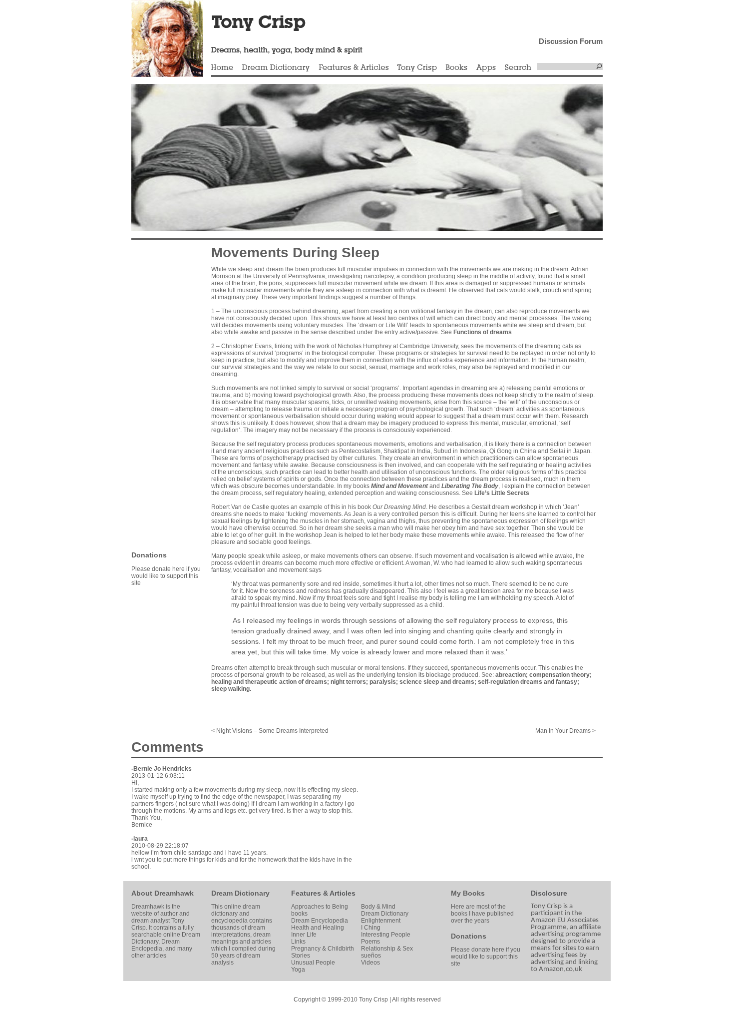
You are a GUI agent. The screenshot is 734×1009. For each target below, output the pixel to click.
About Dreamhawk (162, 893)
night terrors (348, 681)
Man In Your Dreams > (565, 730)
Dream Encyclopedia (319, 920)
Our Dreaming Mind (399, 507)
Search (518, 67)
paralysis (382, 681)
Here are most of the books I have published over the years (482, 913)
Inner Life (304, 934)
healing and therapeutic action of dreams (269, 681)
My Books (468, 893)
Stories (300, 955)
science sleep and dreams (436, 681)
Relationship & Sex (387, 948)
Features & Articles (353, 67)
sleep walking (230, 688)
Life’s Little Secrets (501, 493)
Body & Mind (378, 906)
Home (222, 67)
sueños (371, 955)
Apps (486, 67)
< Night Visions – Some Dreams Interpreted (270, 730)
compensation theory (559, 674)
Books (456, 67)
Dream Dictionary (276, 67)
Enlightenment (380, 920)
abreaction (510, 674)
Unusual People (313, 962)
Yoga (298, 969)
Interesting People (385, 934)
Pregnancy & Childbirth (322, 948)
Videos (370, 962)
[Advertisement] (161, 394)
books (299, 913)
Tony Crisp (417, 67)
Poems (370, 941)
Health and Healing (317, 927)
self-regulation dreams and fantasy (527, 681)
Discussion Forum (571, 41)
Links (298, 941)
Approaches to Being (319, 906)
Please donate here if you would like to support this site (166, 575)
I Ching (370, 927)
